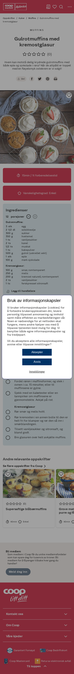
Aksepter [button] (37, 352)
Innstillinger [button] (37, 371)
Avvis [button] (37, 361)
